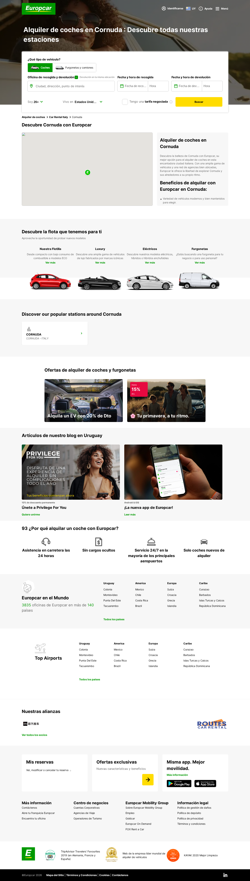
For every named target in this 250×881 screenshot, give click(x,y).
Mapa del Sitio (55, 875)
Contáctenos (120, 875)
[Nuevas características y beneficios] (148, 779)
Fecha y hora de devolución (190, 77)
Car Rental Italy (58, 117)
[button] (88, 172)
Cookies (104, 875)
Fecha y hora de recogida (135, 77)
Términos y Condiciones (81, 875)
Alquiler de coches (33, 117)
